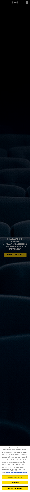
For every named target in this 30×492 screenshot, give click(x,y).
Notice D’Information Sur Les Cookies (16, 472)
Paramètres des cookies (15, 477)
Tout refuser (15, 482)
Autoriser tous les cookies (15, 488)
